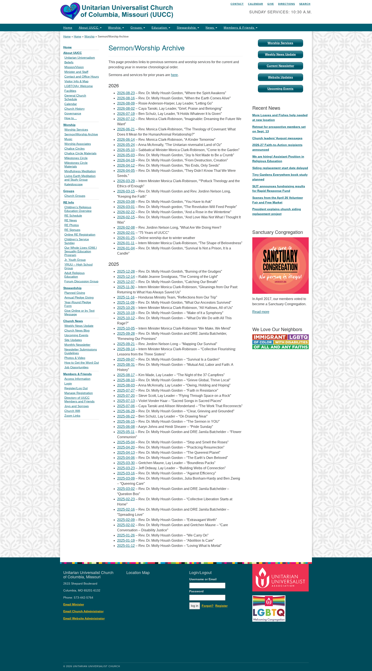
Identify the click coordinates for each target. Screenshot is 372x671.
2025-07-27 (126, 390)
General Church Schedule (75, 97)
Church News (73, 321)
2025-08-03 (126, 385)
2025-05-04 (126, 442)
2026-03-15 (126, 191)
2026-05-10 (126, 150)
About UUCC (89, 27)
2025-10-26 (126, 308)
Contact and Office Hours (81, 76)
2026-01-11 (126, 243)
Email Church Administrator (83, 611)
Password (196, 591)
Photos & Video (74, 358)
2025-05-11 (126, 432)
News (210, 27)
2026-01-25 (126, 238)
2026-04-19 (126, 160)
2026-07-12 (126, 119)
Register (221, 605)
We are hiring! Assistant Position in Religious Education (278, 159)
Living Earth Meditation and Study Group (80, 177)
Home (67, 27)
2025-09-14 (126, 349)
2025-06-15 (126, 421)
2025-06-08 (126, 427)
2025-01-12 (126, 545)
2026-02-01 (126, 233)
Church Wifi (72, 411)
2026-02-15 (126, 217)
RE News (70, 220)
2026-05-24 (126, 145)
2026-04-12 (126, 165)
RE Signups (72, 229)
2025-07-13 (126, 401)
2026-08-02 (126, 108)
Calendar (255, 4)
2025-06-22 (126, 416)
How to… (70, 118)
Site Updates (73, 340)
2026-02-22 (126, 212)
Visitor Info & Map (76, 81)
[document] (186, 294)
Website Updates (280, 77)
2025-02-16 (126, 509)
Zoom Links (72, 415)
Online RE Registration (79, 234)
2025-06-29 (126, 411)
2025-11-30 (126, 287)
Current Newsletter (280, 65)
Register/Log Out (76, 388)
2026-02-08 (126, 227)
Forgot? (208, 605)
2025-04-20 (126, 447)
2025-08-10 (126, 380)
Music (68, 139)
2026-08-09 (126, 103)
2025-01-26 (126, 535)
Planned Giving (74, 292)
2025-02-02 (126, 525)
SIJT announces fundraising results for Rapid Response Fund (278, 189)
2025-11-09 (126, 302)
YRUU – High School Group (78, 266)
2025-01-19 (126, 540)
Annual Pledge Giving (79, 297)
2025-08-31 (126, 364)
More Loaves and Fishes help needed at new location (280, 117)
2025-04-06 (126, 458)
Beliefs (68, 62)
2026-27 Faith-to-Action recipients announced (277, 147)
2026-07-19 (126, 114)
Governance (72, 113)
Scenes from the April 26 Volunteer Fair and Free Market (277, 200)
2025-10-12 (126, 318)
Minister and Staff (76, 72)
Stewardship (187, 27)
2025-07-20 (126, 395)
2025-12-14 (126, 276)
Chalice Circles (74, 148)
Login (68, 383)
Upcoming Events (76, 335)
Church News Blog (77, 330)
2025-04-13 (126, 452)
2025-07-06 (126, 406)
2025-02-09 (126, 520)
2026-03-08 (126, 201)
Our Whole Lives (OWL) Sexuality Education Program (80, 251)
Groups (136, 27)
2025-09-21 (126, 344)
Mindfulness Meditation (80, 171)
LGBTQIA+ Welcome (78, 86)
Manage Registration (78, 393)
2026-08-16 (126, 98)
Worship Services (76, 129)
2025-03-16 (126, 473)
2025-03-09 (126, 478)
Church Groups (74, 195)
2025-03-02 (126, 489)
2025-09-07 (126, 359)
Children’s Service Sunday (76, 241)
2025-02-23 (126, 499)
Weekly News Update (78, 325)
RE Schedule (73, 215)
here (174, 75)
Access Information (77, 378)
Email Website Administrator (84, 618)
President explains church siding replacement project (276, 211)
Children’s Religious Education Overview (77, 209)
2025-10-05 (126, 328)
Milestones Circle (76, 158)
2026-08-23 (126, 93)
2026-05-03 (126, 155)
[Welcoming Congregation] (269, 606)
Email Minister (73, 604)
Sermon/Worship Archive (81, 134)
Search (304, 4)
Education (160, 27)
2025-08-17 (126, 375)
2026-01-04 (126, 248)
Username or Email (203, 579)
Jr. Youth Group (75, 259)
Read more (260, 312)
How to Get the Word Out (81, 362)
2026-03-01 (126, 207)
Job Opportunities (76, 367)
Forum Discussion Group (81, 281)
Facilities (70, 90)
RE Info (68, 202)
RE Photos (71, 225)
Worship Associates (77, 143)
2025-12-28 (126, 271)
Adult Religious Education (74, 274)
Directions (286, 4)
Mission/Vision (74, 67)
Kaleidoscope (73, 184)
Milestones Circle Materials (76, 164)
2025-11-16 (126, 297)
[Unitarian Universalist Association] (281, 577)
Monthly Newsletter (77, 344)
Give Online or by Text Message (79, 312)
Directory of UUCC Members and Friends (79, 399)
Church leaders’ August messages (277, 138)
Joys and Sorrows (76, 406)
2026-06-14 (126, 139)
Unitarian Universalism (79, 57)
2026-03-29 (126, 181)
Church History (74, 108)
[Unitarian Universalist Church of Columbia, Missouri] (133, 12)
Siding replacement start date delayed (280, 168)
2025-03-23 (126, 468)
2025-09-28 (126, 333)
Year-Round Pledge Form (77, 304)
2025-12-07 (126, 282)
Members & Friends (239, 27)
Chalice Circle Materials (80, 153)
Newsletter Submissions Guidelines (80, 351)
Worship (115, 27)
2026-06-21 (126, 129)
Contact (237, 4)
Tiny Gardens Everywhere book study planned (280, 177)
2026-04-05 (126, 170)
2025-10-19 (126, 313)
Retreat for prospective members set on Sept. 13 (279, 129)
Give (270, 4)
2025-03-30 (126, 463)
